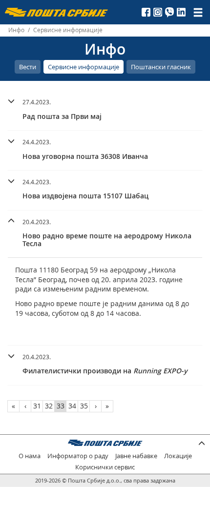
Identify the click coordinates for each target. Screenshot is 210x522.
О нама (30, 456)
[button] (105, 108)
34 (72, 405)
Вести (27, 66)
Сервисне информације (83, 66)
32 (49, 405)
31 (37, 405)
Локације (178, 456)
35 (84, 405)
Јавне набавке (136, 456)
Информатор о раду (77, 456)
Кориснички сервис (105, 467)
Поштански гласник (161, 66)
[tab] (105, 110)
